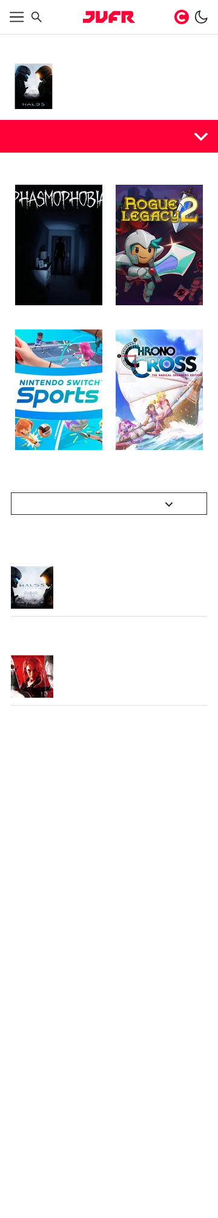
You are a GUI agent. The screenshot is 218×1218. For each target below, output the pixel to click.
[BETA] (109, 17)
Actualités (37, 136)
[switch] (201, 17)
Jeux (50, 43)
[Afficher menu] (17, 17)
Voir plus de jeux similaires (102, 503)
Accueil (23, 43)
